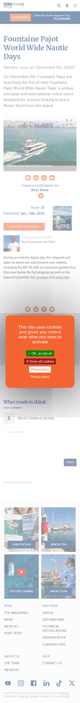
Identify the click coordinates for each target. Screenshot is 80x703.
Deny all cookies (41, 361)
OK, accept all (41, 353)
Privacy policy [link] (40, 376)
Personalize (40, 369)
